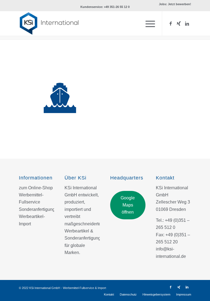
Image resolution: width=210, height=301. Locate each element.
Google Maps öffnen (128, 205)
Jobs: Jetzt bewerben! (175, 4)
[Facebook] (171, 23)
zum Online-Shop (36, 187)
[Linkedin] (187, 23)
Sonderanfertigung (37, 209)
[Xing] (179, 23)
